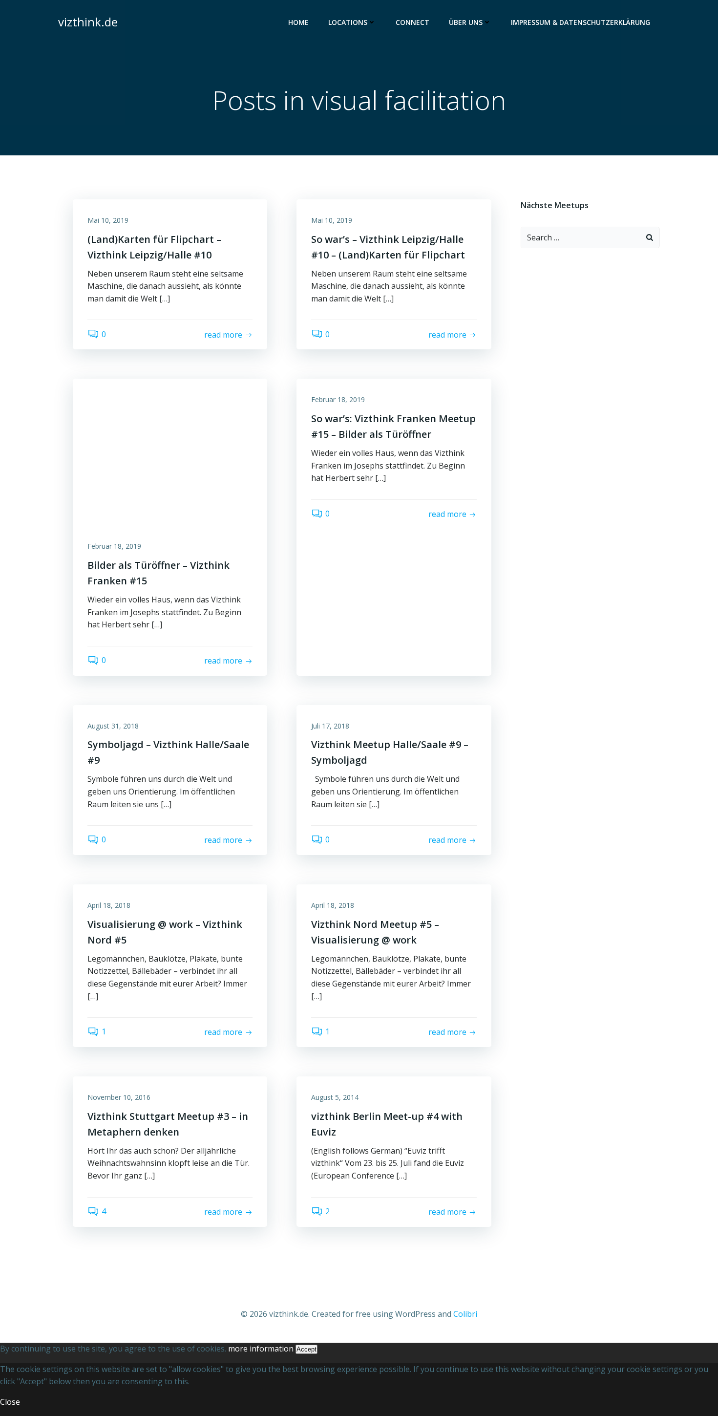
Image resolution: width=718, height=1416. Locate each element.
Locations (347, 22)
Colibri (465, 1314)
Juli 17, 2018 (330, 725)
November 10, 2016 (118, 1097)
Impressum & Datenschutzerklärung (580, 22)
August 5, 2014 (335, 1097)
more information (261, 1348)
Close (10, 1401)
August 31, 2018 (113, 725)
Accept (306, 1349)
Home (298, 22)
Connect (412, 22)
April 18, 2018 (108, 905)
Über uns (466, 22)
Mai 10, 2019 (107, 220)
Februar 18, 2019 (114, 546)
